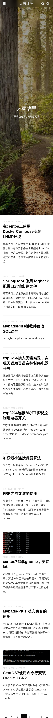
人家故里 (26, 3)
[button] (4, 3)
